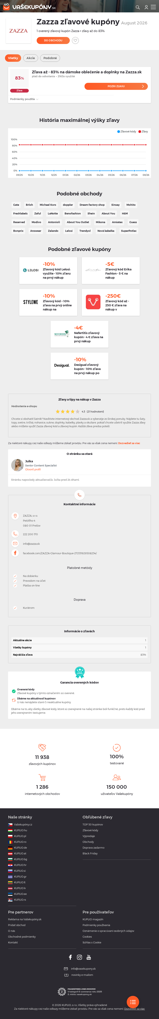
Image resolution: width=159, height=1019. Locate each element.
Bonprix (18, 230)
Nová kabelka (106, 230)
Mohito (131, 204)
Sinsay (115, 204)
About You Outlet (78, 222)
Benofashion (73, 213)
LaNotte (53, 213)
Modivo (36, 222)
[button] (126, 131)
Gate (16, 204)
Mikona (100, 222)
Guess (133, 222)
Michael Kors (48, 204)
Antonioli (54, 222)
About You (108, 213)
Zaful (37, 213)
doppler (68, 204)
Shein (91, 213)
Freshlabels (20, 213)
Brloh (29, 204)
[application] (79, 153)
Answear (35, 230)
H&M (125, 213)
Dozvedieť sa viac (129, 443)
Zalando (53, 230)
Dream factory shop (92, 204)
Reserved (19, 222)
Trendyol (85, 230)
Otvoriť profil (33, 469)
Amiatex (117, 222)
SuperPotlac (129, 230)
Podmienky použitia (22, 99)
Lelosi (69, 230)
